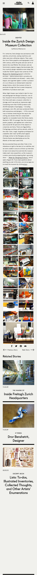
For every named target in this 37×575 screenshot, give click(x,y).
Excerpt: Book (18, 474)
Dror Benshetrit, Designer (18, 438)
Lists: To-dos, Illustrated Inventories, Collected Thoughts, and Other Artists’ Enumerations (18, 485)
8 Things (18, 433)
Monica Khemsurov (19, 49)
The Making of (18, 390)
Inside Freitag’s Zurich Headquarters (18, 396)
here (25, 164)
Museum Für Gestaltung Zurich (12, 74)
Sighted (18, 38)
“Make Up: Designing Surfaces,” (18, 157)
